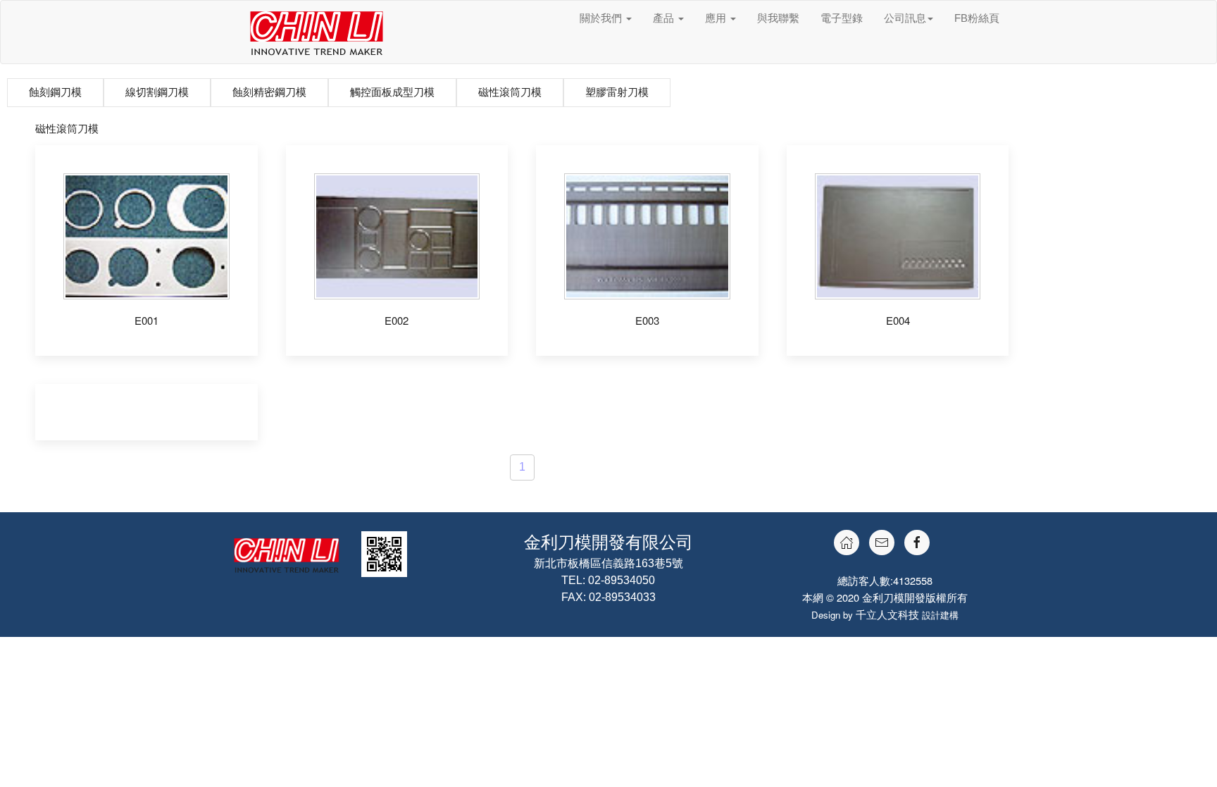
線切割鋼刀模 (157, 92)
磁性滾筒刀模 (510, 92)
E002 (396, 320)
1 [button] (522, 467)
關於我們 (602, 18)
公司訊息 (905, 18)
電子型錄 (841, 18)
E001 (146, 320)
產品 (665, 18)
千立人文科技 (887, 614)
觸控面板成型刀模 (392, 92)
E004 (898, 320)
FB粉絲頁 (976, 18)
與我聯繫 (778, 18)
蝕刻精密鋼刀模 (269, 92)
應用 (717, 18)
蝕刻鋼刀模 (55, 92)
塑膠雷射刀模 (617, 92)
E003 (647, 320)
